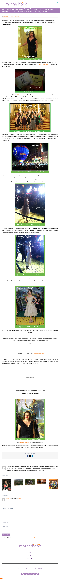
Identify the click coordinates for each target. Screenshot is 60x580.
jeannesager (7, 498)
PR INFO (30, 555)
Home (30, 552)
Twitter (30, 396)
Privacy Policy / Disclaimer (40, 565)
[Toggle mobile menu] (57, 2)
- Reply (20, 498)
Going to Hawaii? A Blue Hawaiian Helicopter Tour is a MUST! (18, 482)
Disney (6, 16)
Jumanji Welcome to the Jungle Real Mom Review (30, 481)
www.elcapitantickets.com (38, 353)
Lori (4, 16)
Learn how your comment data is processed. (26, 537)
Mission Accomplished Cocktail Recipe (6, 484)
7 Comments (16, 16)
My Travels (11, 16)
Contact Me (30, 561)
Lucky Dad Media (39, 568)
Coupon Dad (31, 568)
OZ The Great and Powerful (24, 442)
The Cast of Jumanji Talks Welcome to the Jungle (41, 481)
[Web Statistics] (2, 579)
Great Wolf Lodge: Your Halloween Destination (53, 483)
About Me (30, 558)
